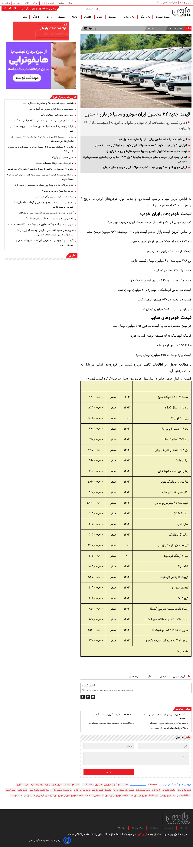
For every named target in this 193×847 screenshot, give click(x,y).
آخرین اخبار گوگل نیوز (64, 97)
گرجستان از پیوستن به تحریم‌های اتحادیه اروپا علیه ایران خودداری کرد (45, 242)
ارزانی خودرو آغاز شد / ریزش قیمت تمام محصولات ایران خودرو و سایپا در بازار (145, 167)
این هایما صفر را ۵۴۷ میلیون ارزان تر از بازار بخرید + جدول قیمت (151, 139)
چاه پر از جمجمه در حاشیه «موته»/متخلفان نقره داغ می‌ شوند (41, 169)
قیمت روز (134, 676)
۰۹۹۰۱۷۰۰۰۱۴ (152, 784)
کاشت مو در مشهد (71, 784)
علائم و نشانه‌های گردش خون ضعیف (168, 728)
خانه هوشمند (16, 795)
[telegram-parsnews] (14, 8)
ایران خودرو (179, 676)
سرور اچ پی (56, 784)
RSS (182, 828)
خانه (188, 28)
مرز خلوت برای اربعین (39, 790)
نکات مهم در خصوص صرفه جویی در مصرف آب (110, 723)
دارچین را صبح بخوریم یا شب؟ (58, 191)
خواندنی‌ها (6, 3)
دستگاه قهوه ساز (184, 795)
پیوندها (122, 828)
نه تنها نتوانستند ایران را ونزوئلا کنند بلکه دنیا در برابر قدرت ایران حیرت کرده (40, 177)
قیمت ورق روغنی (167, 795)
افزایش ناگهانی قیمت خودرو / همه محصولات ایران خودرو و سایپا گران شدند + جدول (141, 145)
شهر (25, 17)
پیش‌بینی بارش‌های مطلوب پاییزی (56, 115)
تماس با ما (138, 828)
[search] (98, 8)
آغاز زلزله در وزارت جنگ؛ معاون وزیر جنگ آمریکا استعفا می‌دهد (40, 224)
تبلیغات (154, 828)
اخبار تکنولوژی (22, 784)
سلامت (61, 3)
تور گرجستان (51, 795)
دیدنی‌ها (16, 3)
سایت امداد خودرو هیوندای (146, 795)
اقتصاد (88, 17)
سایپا (149, 676)
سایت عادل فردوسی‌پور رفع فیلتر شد (54, 197)
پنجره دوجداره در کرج (40, 784)
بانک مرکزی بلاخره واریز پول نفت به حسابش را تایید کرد (44, 185)
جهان (100, 17)
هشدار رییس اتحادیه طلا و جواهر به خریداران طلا (48, 103)
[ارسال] (86, 28)
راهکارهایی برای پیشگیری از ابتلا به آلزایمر (112, 714)
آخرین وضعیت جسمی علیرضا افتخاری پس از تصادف (46, 213)
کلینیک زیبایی (110, 784)
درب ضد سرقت (143, 790)
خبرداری (99, 784)
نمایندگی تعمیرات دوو (102, 790)
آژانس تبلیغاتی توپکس (34, 795)
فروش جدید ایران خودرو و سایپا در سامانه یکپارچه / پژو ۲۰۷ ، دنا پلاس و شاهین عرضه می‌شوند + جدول (135, 159)
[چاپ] (90, 28)
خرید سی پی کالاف (82, 790)
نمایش (72, 255)
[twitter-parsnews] (9, 8)
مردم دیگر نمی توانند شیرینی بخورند (55, 163)
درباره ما (169, 828)
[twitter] (88, 697)
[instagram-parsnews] (5, 8)
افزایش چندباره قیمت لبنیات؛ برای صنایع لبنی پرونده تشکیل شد (42, 128)
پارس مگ (145, 17)
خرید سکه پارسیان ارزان (61, 790)
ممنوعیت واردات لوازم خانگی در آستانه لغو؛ (51, 109)
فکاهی (27, 3)
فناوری (51, 3)
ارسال (109, 771)
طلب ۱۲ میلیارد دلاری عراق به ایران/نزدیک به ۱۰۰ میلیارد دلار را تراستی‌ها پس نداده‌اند (41, 139)
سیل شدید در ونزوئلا (63, 157)
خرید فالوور (22, 790)
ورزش (49, 17)
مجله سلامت (88, 784)
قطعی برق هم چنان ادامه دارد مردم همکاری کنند (48, 219)
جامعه (75, 17)
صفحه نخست (162, 17)
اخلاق (35, 3)
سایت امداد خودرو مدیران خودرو (73, 795)
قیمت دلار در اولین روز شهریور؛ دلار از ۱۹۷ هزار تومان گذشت (42, 121)
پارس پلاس (129, 17)
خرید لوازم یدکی (184, 790)
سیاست (112, 17)
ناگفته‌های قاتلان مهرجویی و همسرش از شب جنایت (165, 716)
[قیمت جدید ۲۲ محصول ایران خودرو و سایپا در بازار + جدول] (93, 697)
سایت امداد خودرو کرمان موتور (119, 795)
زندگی (69, 3)
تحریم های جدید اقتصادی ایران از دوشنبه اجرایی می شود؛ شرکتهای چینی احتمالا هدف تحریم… (43, 232)
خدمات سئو (123, 784)
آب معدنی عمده (96, 795)
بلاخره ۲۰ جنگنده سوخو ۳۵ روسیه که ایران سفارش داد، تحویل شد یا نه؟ (41, 149)
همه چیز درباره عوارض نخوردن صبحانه (168, 723)
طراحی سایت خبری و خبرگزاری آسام (45, 840)
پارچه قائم (156, 790)
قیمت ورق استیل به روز (123, 790)
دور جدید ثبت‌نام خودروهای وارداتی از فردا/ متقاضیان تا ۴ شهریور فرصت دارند (44, 204)
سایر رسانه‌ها (183, 709)
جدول (162, 676)
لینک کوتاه (88, 685)
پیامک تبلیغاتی (168, 790)
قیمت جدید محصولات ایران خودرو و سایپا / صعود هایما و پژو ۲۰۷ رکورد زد (146, 151)
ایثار (43, 3)
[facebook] (82, 697)
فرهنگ (36, 17)
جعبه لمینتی (10, 790)
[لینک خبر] (94, 28)
